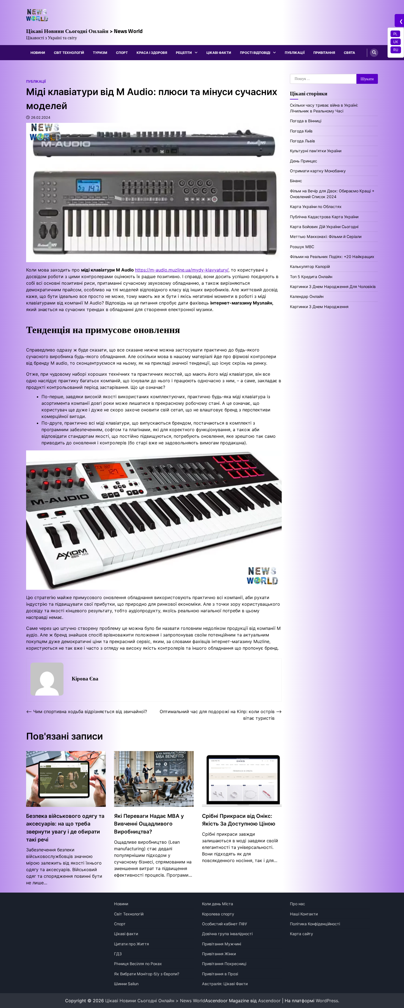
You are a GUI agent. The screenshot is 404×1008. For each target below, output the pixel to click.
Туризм (100, 53)
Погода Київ (301, 130)
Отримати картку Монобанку (318, 170)
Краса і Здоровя (152, 53)
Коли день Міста (217, 903)
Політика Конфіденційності (315, 923)
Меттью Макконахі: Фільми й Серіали (325, 236)
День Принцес (303, 161)
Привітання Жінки (219, 953)
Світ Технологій (69, 53)
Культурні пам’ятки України (315, 150)
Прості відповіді (255, 53)
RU (395, 50)
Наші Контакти (304, 914)
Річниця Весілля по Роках (138, 963)
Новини (38, 53)
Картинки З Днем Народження (319, 306)
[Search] (374, 53)
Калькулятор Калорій (310, 266)
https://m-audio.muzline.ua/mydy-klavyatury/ (181, 270)
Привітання (324, 53)
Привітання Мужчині (221, 943)
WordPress (327, 1000)
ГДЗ (118, 953)
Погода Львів (302, 141)
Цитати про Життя (131, 943)
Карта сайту (301, 933)
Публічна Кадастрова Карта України (324, 216)
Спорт (122, 53)
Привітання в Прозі (220, 973)
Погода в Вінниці (305, 120)
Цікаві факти (218, 53)
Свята (349, 53)
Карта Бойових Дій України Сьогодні (324, 226)
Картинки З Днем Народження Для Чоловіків (333, 286)
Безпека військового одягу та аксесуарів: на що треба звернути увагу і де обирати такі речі (65, 828)
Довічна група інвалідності (227, 933)
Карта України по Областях (316, 206)
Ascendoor (269, 1000)
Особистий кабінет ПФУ (224, 923)
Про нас (297, 903)
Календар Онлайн (306, 296)
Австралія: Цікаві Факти (225, 983)
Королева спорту (218, 914)
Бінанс (296, 180)
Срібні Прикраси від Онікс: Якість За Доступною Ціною (238, 820)
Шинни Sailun (126, 983)
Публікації (295, 53)
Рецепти (184, 53)
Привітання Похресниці (224, 963)
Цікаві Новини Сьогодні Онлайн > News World (84, 31)
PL (395, 34)
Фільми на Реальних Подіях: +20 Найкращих (332, 256)
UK (395, 42)
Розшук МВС (302, 246)
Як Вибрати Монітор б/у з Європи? (146, 973)
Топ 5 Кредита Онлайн (311, 276)
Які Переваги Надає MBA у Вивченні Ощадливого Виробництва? (149, 824)
